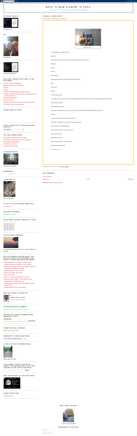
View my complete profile (17, 299)
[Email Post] (59, 166)
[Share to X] (65, 166)
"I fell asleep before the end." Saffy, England (14, 287)
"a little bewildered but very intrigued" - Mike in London (17, 262)
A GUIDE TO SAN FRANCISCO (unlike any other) (16, 91)
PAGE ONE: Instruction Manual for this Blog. (15, 137)
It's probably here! (8, 206)
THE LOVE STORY (8, 100)
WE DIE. (5, 89)
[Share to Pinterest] (68, 166)
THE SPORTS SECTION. (10, 144)
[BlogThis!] (63, 166)
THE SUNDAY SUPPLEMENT (11, 142)
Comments (48, 433)
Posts (46, 430)
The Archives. (59, 149)
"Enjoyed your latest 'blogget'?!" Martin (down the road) (17, 279)
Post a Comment (47, 176)
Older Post (131, 179)
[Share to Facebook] (66, 166)
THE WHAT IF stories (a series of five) (13, 104)
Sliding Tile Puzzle (8, 396)
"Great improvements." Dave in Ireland (13, 270)
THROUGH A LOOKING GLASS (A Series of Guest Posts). (18, 102)
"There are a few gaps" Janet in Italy (12, 272)
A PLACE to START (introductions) (12, 83)
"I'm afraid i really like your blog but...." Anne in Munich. (17, 264)
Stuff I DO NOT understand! (10, 146)
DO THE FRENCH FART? (10, 98)
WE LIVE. (6, 87)
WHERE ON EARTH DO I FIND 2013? (13, 85)
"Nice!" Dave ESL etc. (9, 274)
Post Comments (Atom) (56, 182)
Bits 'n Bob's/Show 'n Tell (68, 7)
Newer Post (46, 179)
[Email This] (62, 166)
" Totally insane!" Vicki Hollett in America (13, 281)
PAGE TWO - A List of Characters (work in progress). (17, 139)
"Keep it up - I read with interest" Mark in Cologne (16, 277)
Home (88, 179)
